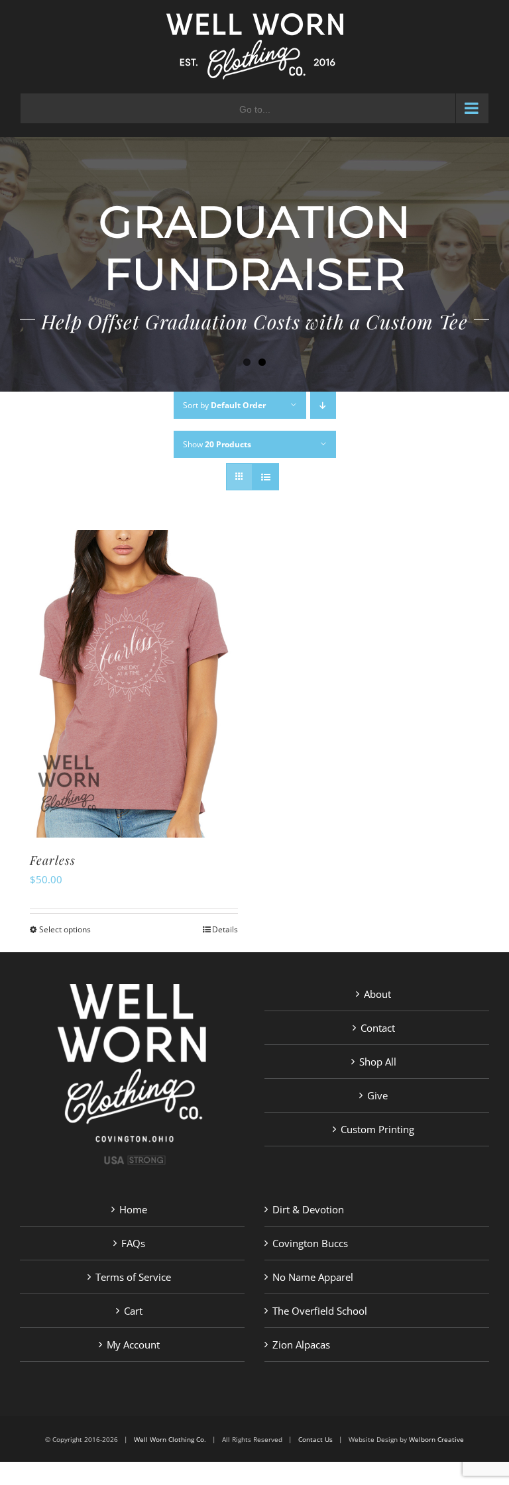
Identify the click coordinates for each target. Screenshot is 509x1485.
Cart (133, 1310)
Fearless (53, 860)
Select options (65, 929)
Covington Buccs (310, 1243)
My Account (133, 1344)
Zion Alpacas (301, 1344)
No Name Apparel (312, 1277)
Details (225, 929)
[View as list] (265, 477)
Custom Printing (377, 1129)
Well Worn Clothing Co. (170, 1439)
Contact (378, 1027)
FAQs (133, 1243)
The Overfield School (319, 1310)
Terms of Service (133, 1277)
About (377, 994)
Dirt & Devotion (308, 1209)
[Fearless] (134, 684)
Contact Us (315, 1439)
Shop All (377, 1061)
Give (377, 1095)
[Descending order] (323, 405)
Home (133, 1209)
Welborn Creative (436, 1439)
